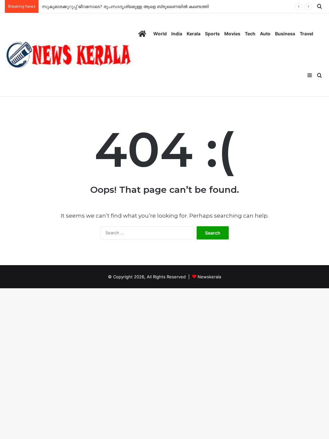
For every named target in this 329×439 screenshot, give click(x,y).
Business (285, 33)
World (160, 33)
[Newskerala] (69, 54)
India (176, 33)
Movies (232, 33)
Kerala (193, 33)
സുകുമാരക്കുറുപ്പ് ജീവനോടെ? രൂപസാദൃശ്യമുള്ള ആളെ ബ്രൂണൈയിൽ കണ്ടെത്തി (125, 6)
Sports (212, 33)
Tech (250, 33)
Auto (265, 33)
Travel (306, 33)
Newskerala (209, 276)
